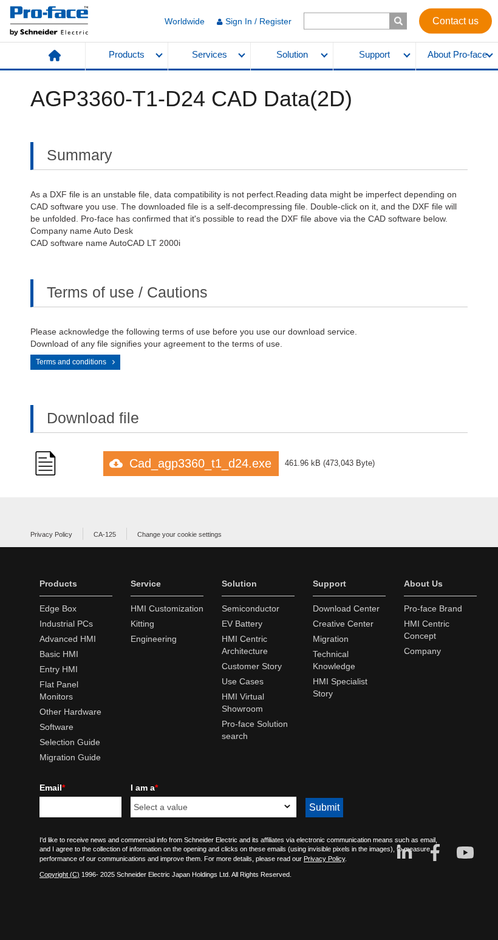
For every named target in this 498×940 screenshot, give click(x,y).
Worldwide (185, 21)
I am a (144, 787)
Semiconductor (250, 608)
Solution (292, 55)
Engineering (154, 639)
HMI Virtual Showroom (243, 703)
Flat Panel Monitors (58, 690)
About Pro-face (457, 55)
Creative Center (343, 623)
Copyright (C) (59, 874)
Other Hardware (70, 712)
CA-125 (105, 534)
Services (209, 55)
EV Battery (242, 623)
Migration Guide (70, 757)
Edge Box (58, 608)
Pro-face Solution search (255, 730)
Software (56, 727)
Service (146, 583)
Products (127, 55)
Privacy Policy (51, 534)
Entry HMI (58, 669)
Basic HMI (58, 654)
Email (52, 787)
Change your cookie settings (179, 534)
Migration (331, 639)
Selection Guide (69, 742)
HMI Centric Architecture (245, 645)
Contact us (455, 20)
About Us (423, 583)
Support (374, 55)
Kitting (142, 623)
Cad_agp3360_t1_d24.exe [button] (200, 463)
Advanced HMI (67, 639)
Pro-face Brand (433, 608)
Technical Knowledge (334, 660)
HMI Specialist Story (340, 687)
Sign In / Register (258, 21)
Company (422, 651)
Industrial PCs (66, 623)
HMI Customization (167, 608)
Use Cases (243, 681)
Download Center (346, 608)
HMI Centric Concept (426, 630)
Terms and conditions (71, 362)
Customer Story (252, 666)
